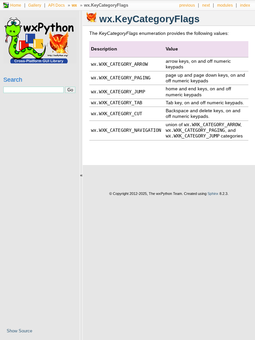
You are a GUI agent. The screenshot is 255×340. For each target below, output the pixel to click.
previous (187, 5)
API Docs (56, 5)
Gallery (34, 5)
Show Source (19, 330)
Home (15, 5)
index (245, 5)
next (206, 5)
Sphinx (213, 194)
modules (225, 5)
